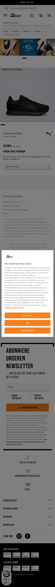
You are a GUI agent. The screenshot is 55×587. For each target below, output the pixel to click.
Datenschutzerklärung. (14, 307)
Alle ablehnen (27, 330)
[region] (27, 293)
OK (27, 323)
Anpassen (27, 315)
